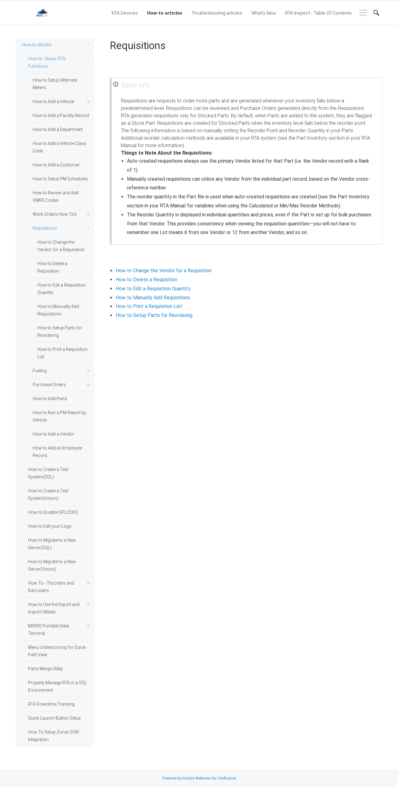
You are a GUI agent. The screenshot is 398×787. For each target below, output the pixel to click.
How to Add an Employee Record (57, 452)
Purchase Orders (49, 384)
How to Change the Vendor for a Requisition (61, 246)
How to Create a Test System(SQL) (48, 473)
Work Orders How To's (55, 214)
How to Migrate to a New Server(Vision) (52, 565)
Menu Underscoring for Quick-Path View (57, 651)
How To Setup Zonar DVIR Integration (53, 736)
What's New (264, 13)
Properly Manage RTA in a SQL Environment (57, 686)
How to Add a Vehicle (53, 101)
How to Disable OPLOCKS (53, 512)
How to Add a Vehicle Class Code (59, 147)
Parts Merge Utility (45, 668)
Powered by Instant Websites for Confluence (199, 778)
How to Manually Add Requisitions (58, 310)
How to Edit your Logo (50, 526)
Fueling (40, 370)
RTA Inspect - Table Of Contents (318, 13)
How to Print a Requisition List (62, 353)
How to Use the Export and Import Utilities (54, 608)
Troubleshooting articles (217, 13)
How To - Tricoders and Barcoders (51, 587)
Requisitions (45, 228)
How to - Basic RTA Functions (46, 62)
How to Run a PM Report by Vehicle (59, 416)
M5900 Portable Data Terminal (48, 629)
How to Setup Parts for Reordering (59, 331)
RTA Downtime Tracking (51, 704)
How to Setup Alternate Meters (55, 84)
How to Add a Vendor (53, 434)
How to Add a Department (58, 129)
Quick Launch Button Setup (54, 718)
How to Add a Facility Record (61, 115)
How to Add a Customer (56, 164)
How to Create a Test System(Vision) (48, 494)
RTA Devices (125, 13)
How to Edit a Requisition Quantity (61, 289)
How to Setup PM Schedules (60, 178)
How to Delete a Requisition (52, 267)
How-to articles (164, 13)
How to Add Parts (50, 398)
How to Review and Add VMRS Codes (56, 196)
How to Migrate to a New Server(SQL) (52, 544)
